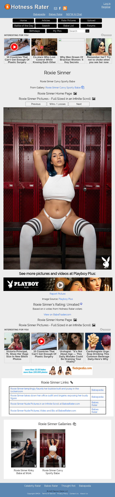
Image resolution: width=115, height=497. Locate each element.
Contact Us (74, 494)
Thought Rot (68, 485)
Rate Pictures (68, 20)
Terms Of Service (48, 494)
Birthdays (34, 31)
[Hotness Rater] (27, 8)
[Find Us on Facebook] (59, 8)
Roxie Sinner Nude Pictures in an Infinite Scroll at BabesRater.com (45, 403)
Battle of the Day (23, 25)
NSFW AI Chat (74, 14)
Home (23, 20)
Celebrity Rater (32, 485)
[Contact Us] (55, 8)
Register (106, 7)
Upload (91, 20)
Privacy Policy (62, 494)
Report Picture (57, 293)
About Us (84, 494)
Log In (107, 3)
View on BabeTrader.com (57, 314)
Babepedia (39, 14)
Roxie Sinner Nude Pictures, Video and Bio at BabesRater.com (43, 410)
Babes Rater (55, 14)
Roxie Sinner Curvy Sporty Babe (62, 87)
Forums (91, 25)
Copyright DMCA (33, 494)
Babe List (68, 25)
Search (46, 25)
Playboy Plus (66, 299)
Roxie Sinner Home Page (55, 93)
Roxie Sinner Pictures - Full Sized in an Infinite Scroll (55, 99)
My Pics (57, 31)
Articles (46, 20)
